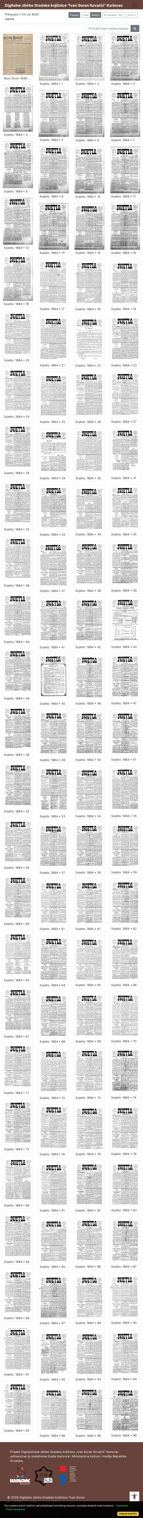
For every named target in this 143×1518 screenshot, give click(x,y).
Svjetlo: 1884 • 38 (88, 591)
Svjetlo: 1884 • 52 (16, 811)
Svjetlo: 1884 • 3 (123, 84)
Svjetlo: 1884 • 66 (124, 985)
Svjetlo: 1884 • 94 (124, 1379)
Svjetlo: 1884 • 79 (123, 1154)
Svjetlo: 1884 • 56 (16, 867)
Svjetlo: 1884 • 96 (52, 1435)
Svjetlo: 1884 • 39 (124, 590)
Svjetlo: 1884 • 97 (52, 1323)
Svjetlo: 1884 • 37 (52, 591)
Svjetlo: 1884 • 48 (16, 755)
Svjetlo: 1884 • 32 (16, 529)
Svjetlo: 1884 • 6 (87, 140)
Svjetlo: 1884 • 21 (52, 365)
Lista (86, 15)
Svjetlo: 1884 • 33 (52, 534)
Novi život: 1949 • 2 (18, 78)
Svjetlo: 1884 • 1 (51, 84)
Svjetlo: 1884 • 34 (88, 534)
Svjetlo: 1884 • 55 (124, 816)
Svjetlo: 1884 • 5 (51, 140)
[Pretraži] (135, 28)
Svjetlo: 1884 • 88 (16, 1318)
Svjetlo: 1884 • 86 (88, 1266)
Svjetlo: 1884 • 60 (16, 924)
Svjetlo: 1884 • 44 (16, 698)
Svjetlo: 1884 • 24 (16, 416)
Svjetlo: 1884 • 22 (88, 365)
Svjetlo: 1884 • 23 (124, 365)
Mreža (95, 15)
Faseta (74, 15)
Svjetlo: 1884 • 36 (16, 585)
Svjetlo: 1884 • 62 (124, 928)
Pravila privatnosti (15, 1509)
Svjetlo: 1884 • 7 (123, 140)
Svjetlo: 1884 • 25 (52, 422)
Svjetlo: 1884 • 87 (123, 1266)
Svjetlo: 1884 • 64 (52, 985)
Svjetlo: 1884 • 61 (52, 929)
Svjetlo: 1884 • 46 (88, 703)
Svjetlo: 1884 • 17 (52, 309)
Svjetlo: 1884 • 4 (16, 135)
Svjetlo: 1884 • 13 (52, 253)
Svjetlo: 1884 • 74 (123, 1097)
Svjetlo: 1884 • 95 (16, 1430)
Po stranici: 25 (112, 15)
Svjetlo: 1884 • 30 (88, 478)
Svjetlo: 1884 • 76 (52, 1154)
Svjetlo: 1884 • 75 (16, 1149)
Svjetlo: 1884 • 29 (52, 478)
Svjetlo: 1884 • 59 (124, 872)
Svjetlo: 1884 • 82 (88, 1210)
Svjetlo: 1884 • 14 (87, 253)
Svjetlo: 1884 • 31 (123, 478)
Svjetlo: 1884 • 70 (123, 1041)
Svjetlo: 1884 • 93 (88, 1379)
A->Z (131, 15)
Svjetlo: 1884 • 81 (52, 1210)
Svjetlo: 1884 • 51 (123, 759)
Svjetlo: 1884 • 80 (16, 1205)
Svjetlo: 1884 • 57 (52, 872)
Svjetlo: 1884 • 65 (88, 985)
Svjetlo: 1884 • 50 (88, 760)
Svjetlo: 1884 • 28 (16, 473)
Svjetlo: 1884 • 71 (16, 1093)
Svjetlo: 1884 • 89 (88, 1323)
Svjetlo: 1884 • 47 (123, 703)
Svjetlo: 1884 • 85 (52, 1267)
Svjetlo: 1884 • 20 (16, 360)
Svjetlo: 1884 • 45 (52, 703)
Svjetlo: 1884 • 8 (16, 191)
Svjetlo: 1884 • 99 (124, 1435)
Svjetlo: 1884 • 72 (52, 1098)
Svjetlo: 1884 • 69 (88, 1041)
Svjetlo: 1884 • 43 (124, 647)
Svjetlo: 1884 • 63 (16, 980)
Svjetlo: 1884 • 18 (87, 309)
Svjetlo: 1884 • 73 (88, 1098)
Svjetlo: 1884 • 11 (123, 196)
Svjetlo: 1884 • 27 (123, 421)
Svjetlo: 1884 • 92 (52, 1379)
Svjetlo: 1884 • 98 (88, 1435)
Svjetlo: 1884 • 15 (123, 253)
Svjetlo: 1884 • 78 (88, 1154)
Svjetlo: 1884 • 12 (16, 248)
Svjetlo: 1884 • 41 (52, 647)
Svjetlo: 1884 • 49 (52, 760)
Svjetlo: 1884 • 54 (88, 816)
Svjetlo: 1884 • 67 (16, 1036)
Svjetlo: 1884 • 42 (88, 647)
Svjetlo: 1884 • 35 (124, 534)
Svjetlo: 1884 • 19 (123, 309)
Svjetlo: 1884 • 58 (88, 872)
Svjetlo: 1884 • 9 (51, 196)
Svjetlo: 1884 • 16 (16, 304)
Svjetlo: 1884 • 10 (87, 196)
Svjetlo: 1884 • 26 (88, 422)
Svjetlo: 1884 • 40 (16, 642)
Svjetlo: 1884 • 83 (124, 1210)
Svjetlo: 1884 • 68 (52, 1041)
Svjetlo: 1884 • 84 (16, 1262)
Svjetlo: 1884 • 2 (87, 84)
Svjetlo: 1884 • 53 (52, 816)
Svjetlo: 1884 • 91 (16, 1374)
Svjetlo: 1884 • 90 (124, 1323)
